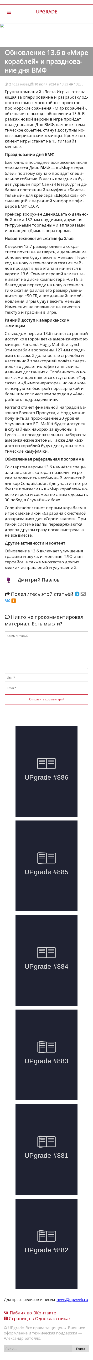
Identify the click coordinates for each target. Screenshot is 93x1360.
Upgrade (46, 11)
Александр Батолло (22, 1338)
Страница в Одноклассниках (39, 1318)
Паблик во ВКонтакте (32, 1313)
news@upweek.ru (72, 1299)
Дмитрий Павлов (38, 579)
